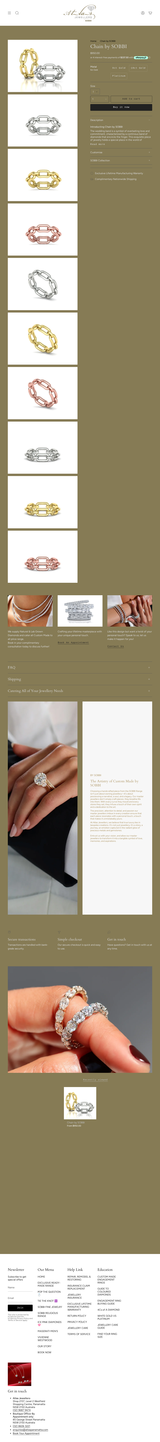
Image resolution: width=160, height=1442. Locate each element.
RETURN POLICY (77, 1315)
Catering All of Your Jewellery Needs (35, 691)
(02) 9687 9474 (22, 1410)
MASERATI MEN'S (48, 1331)
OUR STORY (44, 1346)
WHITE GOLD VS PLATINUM (107, 1317)
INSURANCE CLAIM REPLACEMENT (79, 1287)
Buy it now (121, 107)
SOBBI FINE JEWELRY (50, 1306)
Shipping (14, 679)
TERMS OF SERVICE (79, 1334)
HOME (41, 1276)
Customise (96, 152)
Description (96, 120)
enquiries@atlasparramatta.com (30, 1429)
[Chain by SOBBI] (80, 1103)
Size (92, 86)
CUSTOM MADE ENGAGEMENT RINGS (107, 1279)
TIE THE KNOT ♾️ (48, 1300)
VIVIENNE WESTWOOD (45, 1339)
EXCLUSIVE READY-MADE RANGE (49, 1284)
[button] (17, 13)
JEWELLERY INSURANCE (75, 1296)
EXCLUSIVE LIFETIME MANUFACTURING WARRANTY (80, 1306)
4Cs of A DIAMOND (109, 1309)
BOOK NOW (44, 1352)
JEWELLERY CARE (78, 1328)
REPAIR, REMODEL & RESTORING (79, 1278)
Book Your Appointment (26, 1433)
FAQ (11, 667)
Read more (97, 144)
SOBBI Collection (100, 160)
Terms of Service (15, 1320)
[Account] (143, 13)
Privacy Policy (23, 1318)
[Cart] (150, 13)
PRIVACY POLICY (77, 1321)
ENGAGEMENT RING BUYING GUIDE (109, 1302)
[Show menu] (9, 13)
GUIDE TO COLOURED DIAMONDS (104, 1291)
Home (93, 41)
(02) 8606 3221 (21, 1426)
